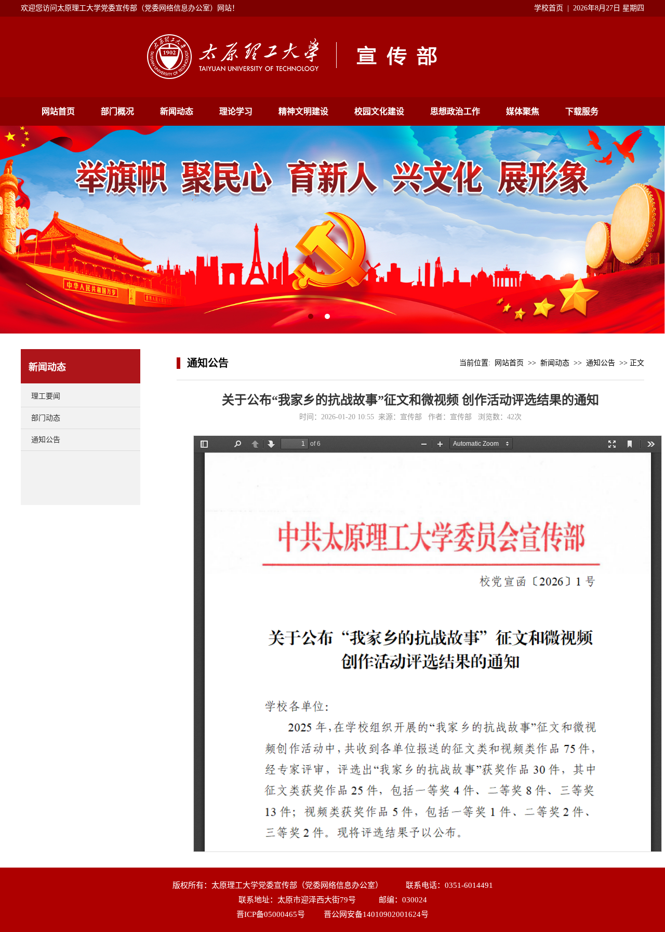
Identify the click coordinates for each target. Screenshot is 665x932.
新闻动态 (176, 111)
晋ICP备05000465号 (270, 914)
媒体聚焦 (522, 111)
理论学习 (235, 111)
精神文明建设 (303, 111)
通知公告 (45, 440)
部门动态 (45, 418)
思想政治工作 (455, 111)
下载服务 (581, 111)
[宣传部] (332, 77)
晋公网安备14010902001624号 (376, 914)
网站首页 (58, 111)
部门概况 (117, 111)
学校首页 (548, 8)
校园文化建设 (379, 111)
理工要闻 (45, 396)
